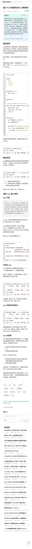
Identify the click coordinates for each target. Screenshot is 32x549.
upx (8, 194)
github (6, 228)
